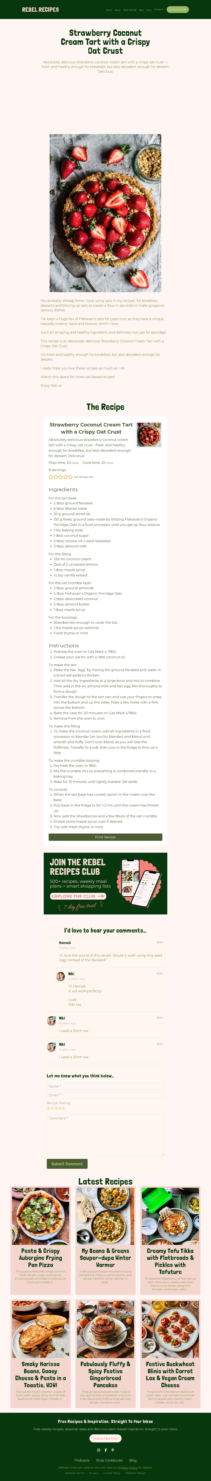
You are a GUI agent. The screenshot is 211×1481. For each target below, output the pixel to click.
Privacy (93, 1473)
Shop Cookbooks (109, 1460)
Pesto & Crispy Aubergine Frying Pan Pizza (40, 1258)
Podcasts (82, 1460)
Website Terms (74, 1473)
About (117, 10)
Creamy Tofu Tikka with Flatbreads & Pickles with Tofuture (170, 1261)
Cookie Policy (112, 1473)
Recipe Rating (58, 1103)
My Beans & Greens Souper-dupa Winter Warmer (105, 1258)
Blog (141, 10)
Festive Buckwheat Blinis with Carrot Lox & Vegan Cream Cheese (170, 1374)
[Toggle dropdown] (163, 9)
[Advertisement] (105, 106)
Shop (149, 10)
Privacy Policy (127, 1467)
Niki (71, 974)
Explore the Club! (177, 9)
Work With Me (129, 10)
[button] (51, 477)
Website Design (135, 1473)
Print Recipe (105, 837)
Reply (160, 942)
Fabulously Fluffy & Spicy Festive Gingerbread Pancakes (105, 1374)
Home (109, 10)
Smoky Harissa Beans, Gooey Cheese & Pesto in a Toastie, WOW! (40, 1374)
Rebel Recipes (40, 9)
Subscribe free (105, 1438)
